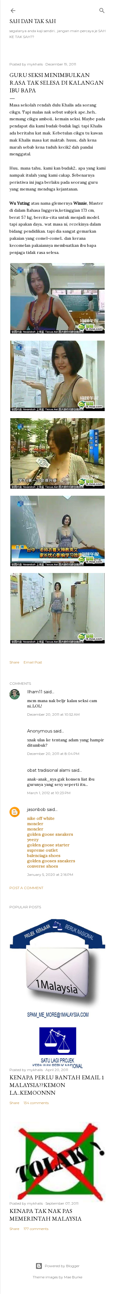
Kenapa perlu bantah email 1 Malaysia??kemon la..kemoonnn (56, 1084)
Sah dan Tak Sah (32, 21)
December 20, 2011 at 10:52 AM (53, 714)
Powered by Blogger (62, 1266)
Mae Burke (73, 1277)
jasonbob (36, 809)
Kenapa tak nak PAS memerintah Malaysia (45, 1214)
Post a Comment (26, 888)
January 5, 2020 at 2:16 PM (50, 874)
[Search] (102, 9)
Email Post (33, 662)
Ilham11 (34, 691)
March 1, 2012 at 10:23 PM (48, 793)
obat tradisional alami (48, 770)
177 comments (36, 1228)
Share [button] (14, 662)
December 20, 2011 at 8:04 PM (53, 753)
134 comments (36, 1103)
